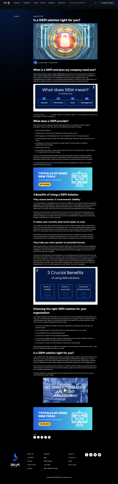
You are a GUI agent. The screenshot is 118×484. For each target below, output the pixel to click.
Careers (29, 468)
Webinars (47, 454)
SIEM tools (48, 115)
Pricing (36, 3)
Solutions (17, 3)
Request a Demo (108, 3)
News (70, 461)
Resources (61, 3)
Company (51, 3)
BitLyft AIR (30, 454)
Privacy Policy (31, 465)
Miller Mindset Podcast (51, 468)
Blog (45, 457)
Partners (43, 3)
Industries (27, 3)
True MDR (30, 457)
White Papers (48, 461)
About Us (71, 454)
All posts (16, 16)
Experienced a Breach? (78, 3)
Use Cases (47, 465)
